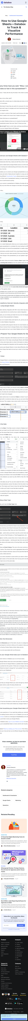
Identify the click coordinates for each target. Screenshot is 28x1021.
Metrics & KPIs (4, 946)
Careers (16, 970)
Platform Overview (5, 942)
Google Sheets (6, 800)
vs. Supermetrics (18, 952)
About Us (17, 966)
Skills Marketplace (5, 977)
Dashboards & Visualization (16, 15)
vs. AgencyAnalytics (19, 948)
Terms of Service (8, 1011)
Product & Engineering (20, 972)
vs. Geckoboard (18, 953)
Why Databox (18, 968)
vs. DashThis (18, 959)
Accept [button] (14, 1019)
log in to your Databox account (16, 721)
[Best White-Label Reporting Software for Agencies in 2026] (14, 897)
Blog (6, 15)
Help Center (3, 969)
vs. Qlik (16, 957)
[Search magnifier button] (26, 7)
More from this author (11, 778)
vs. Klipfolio (17, 950)
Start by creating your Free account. (13, 728)
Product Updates (4, 985)
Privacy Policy (17, 929)
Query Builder (5, 362)
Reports (3, 950)
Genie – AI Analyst (5, 944)
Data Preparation (4, 953)
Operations (5, 805)
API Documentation (5, 971)
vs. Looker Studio (19, 942)
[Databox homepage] (26, 2)
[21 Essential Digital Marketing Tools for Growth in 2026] (14, 833)
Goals (2, 952)
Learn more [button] (8, 1016)
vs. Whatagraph (18, 955)
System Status (4, 973)
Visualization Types (11, 176)
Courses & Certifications (6, 983)
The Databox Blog (8, 7)
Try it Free (14, 754)
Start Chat (3, 968)
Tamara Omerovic (16, 39)
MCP (2, 955)
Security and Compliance (6, 988)
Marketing (18, 800)
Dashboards (3, 948)
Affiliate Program (4, 986)
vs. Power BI (18, 946)
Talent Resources (19, 973)
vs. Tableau (17, 944)
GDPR (22, 1011)
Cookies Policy (14, 1013)
